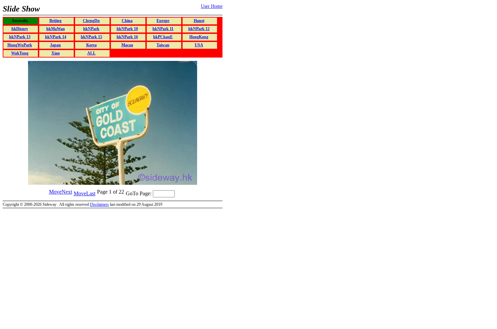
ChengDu (91, 20)
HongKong (198, 37)
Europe (163, 20)
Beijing (55, 20)
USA (199, 45)
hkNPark (91, 28)
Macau (127, 45)
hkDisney (19, 28)
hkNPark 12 (199, 28)
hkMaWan (55, 28)
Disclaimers (99, 204)
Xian (55, 53)
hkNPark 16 (127, 37)
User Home (211, 6)
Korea (91, 45)
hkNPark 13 (19, 37)
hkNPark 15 (91, 37)
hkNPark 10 (127, 28)
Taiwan (163, 45)
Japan (55, 45)
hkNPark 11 (162, 28)
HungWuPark (19, 45)
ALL (91, 53)
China (127, 20)
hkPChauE (163, 37)
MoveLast (84, 193)
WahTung (19, 53)
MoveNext (60, 192)
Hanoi (199, 20)
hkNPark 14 (55, 37)
